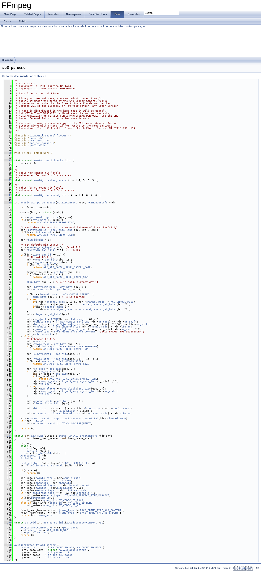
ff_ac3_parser (46, 545)
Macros (123, 26)
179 (8, 522)
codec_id (48, 500)
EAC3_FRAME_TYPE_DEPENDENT (99, 512)
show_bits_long (61, 229)
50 (8, 202)
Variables (66, 26)
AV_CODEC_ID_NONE (80, 502)
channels (40, 326)
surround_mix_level (42, 249)
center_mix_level (40, 247)
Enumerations (94, 26)
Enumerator (110, 26)
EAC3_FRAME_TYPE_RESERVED (78, 346)
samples (41, 487)
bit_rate (40, 324)
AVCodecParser (24, 545)
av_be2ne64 (43, 453)
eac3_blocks (54, 160)
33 (8, 160)
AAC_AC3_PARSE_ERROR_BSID (55, 234)
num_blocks (35, 239)
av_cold (30, 522)
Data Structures (14, 26)
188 (8, 545)
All (2, 26)
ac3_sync (37, 435)
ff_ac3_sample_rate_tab (72, 321)
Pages (142, 26)
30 (8, 153)
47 (8, 195)
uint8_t (39, 160)
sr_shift (40, 319)
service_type (45, 490)
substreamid (42, 334)
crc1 (37, 259)
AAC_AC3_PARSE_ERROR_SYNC (55, 222)
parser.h (36, 138)
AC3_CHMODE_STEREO (76, 294)
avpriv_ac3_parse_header (38, 202)
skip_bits (33, 282)
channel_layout (38, 418)
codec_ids (29, 547)
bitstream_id (37, 229)
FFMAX (55, 319)
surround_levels (57, 195)
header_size (33, 530)
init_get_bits (30, 463)
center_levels (56, 180)
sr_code (39, 262)
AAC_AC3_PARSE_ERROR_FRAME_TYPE (66, 349)
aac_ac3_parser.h (42, 143)
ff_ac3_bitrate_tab (66, 324)
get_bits (52, 217)
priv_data (70, 527)
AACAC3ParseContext (83, 435)
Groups (132, 26)
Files (44, 26)
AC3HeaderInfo (98, 202)
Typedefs (79, 26)
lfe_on (38, 314)
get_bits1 (55, 314)
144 (8, 435)
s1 (101, 522)
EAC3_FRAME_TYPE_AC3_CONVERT (74, 331)
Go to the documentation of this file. (24, 76)
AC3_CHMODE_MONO (122, 301)
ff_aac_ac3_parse (60, 554)
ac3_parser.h (39, 140)
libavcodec (7, 60)
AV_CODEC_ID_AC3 (70, 505)
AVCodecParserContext (81, 522)
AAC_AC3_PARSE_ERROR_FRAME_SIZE (66, 277)
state (62, 435)
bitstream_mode (45, 287)
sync (28, 532)
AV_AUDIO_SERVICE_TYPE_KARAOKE (87, 495)
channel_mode (43, 289)
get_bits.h (37, 145)
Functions (54, 26)
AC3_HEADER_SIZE (70, 361)
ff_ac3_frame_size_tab (70, 329)
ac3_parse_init (54, 522)
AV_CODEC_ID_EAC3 (71, 500)
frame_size (41, 329)
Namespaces (33, 26)
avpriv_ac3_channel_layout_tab (76, 418)
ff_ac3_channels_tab (65, 326)
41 (8, 180)
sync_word (35, 217)
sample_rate (42, 321)
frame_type (41, 331)
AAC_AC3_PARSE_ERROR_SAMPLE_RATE (67, 267)
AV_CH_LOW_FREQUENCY (76, 423)
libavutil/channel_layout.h (49, 135)
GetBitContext (67, 202)
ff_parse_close (58, 557)
